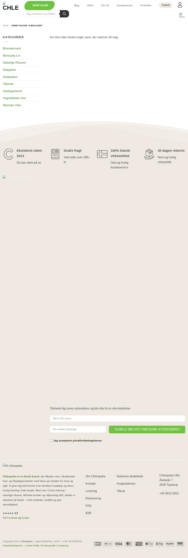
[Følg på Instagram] (169, 502)
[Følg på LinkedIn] (176, 502)
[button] (39, 5)
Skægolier (9, 69)
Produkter (146, 5)
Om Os (105, 5)
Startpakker (10, 77)
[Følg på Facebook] (162, 502)
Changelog (62, 545)
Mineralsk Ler (11, 55)
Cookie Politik (32, 545)
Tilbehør (8, 83)
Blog (76, 5)
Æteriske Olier (12, 105)
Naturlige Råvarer (14, 62)
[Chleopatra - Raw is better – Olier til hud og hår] (11, 9)
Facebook (12, 517)
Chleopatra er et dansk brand (21, 476)
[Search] (64, 13)
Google (25, 517)
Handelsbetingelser (12, 545)
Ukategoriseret (12, 91)
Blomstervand (12, 48)
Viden (90, 5)
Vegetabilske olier (14, 98)
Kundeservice (125, 5)
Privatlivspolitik (48, 545)
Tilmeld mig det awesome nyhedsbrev (147, 429)
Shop (5, 25)
